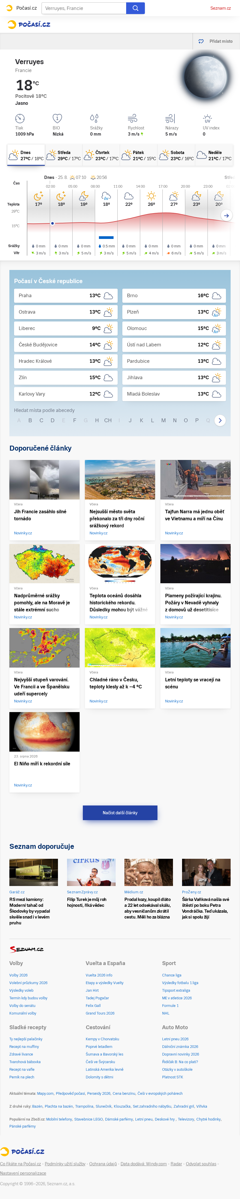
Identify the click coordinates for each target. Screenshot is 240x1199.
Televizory (186, 1119)
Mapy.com (45, 1094)
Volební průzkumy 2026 (28, 983)
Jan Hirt (92, 990)
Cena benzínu (124, 1094)
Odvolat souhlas (201, 1164)
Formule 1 (170, 1006)
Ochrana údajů (103, 1164)
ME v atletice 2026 (177, 998)
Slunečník (104, 1106)
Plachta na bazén (59, 1106)
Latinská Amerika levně (105, 1070)
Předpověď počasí (70, 1094)
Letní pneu (143, 1119)
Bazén (37, 1106)
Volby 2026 (18, 975)
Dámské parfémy (119, 1119)
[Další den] (227, 215)
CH (108, 420)
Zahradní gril (184, 1106)
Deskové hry (165, 1119)
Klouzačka (122, 1106)
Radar (176, 1164)
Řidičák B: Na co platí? (180, 1062)
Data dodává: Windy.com (144, 1164)
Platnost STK (172, 1077)
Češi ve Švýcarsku (100, 1062)
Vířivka (201, 1106)
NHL (165, 1013)
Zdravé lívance (21, 1054)
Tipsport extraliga (176, 990)
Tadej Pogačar (97, 998)
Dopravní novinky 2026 (180, 1054)
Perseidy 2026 (98, 1094)
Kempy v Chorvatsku (102, 1039)
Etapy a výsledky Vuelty (105, 983)
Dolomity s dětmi (99, 1077)
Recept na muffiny (24, 1047)
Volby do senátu (22, 1006)
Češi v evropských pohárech (160, 1094)
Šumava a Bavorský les (104, 1054)
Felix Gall (93, 1006)
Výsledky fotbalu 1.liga (180, 983)
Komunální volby (22, 1013)
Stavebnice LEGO (88, 1119)
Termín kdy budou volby (28, 998)
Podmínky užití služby (65, 1164)
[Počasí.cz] (28, 24)
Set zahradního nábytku (152, 1106)
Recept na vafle (22, 1070)
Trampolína (84, 1106)
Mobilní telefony (59, 1119)
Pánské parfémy (22, 1126)
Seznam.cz (220, 8)
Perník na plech (21, 1077)
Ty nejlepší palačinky (25, 1039)
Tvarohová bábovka (25, 1062)
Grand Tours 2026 (100, 1013)
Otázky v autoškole (177, 1070)
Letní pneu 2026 (175, 1039)
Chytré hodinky (208, 1119)
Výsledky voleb (21, 990)
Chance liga (171, 975)
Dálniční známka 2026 (180, 1047)
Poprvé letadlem (99, 1047)
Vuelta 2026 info (99, 975)
